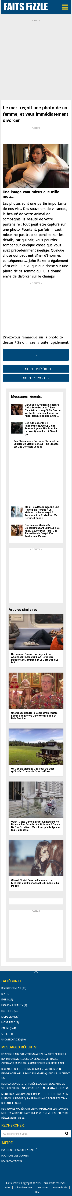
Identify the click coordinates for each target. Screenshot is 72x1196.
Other (5, 1033)
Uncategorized (11, 1039)
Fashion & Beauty (12, 1005)
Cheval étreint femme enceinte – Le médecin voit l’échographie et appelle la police (35, 883)
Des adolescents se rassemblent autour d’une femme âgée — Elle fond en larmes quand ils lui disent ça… (41, 428)
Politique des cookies (15, 1155)
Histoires (7, 1011)
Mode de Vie (8, 1016)
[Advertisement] (36, 57)
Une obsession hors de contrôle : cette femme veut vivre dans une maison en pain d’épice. (34, 716)
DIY (3, 993)
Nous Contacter (12, 1161)
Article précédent (37, 369)
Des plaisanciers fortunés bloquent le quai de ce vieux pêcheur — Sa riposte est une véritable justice (36, 444)
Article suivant (34, 378)
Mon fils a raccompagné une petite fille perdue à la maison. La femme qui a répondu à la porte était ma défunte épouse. (42, 512)
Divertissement (11, 988)
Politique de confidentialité (19, 1150)
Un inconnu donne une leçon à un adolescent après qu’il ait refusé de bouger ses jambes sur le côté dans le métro (34, 658)
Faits (4, 999)
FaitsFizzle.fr (13, 1183)
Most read (8, 1022)
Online (5, 1028)
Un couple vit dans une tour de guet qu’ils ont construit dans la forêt (32, 770)
